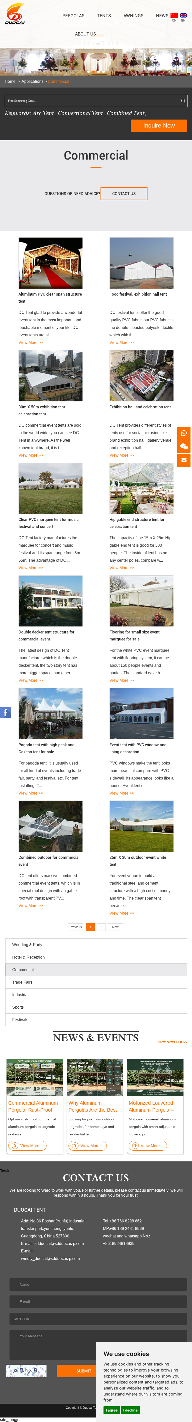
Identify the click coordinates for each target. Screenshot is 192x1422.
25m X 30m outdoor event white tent (138, 861)
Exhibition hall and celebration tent (140, 407)
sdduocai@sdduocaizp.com (59, 1243)
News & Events (96, 1039)
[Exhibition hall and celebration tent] (141, 375)
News (162, 15)
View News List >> (172, 1042)
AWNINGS (134, 15)
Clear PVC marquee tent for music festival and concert (48, 523)
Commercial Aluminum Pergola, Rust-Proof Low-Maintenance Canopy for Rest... (33, 1106)
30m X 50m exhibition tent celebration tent (41, 410)
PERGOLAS (73, 15)
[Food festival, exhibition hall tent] (141, 263)
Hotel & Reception (28, 957)
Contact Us (124, 193)
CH (174, 20)
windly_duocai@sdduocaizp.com (50, 1258)
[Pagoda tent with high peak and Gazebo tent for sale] (50, 713)
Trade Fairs (22, 982)
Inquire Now (159, 125)
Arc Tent (43, 113)
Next (115, 927)
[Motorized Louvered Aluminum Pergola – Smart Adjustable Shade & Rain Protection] (155, 1077)
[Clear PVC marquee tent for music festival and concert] (50, 488)
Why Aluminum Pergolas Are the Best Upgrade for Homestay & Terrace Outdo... (93, 1106)
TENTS (104, 15)
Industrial (20, 995)
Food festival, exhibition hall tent (138, 294)
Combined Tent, (126, 113)
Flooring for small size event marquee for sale (135, 635)
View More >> (30, 342)
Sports (18, 1007)
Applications (33, 81)
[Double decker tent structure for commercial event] (50, 601)
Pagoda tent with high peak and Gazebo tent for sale (46, 748)
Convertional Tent (81, 113)
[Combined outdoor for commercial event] (50, 826)
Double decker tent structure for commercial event (46, 635)
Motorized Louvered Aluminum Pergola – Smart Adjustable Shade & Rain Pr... (151, 1106)
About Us (85, 34)
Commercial (58, 81)
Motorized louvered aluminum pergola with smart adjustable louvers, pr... (152, 1126)
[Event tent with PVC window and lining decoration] (141, 713)
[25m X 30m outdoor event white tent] (141, 826)
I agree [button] (112, 1410)
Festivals (20, 1020)
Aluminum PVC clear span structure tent (50, 298)
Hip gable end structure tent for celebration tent (137, 523)
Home (10, 81)
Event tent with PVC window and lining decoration (138, 748)
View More (29, 1146)
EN (183, 20)
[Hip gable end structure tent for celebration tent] (141, 488)
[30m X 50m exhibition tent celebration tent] (50, 375)
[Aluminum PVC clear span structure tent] (50, 263)
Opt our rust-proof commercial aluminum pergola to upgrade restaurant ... (32, 1126)
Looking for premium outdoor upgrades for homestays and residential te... (91, 1126)
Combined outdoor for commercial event (49, 861)
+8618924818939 (118, 1243)
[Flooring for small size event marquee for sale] (141, 601)
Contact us (96, 1179)
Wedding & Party (27, 945)
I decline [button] (130, 1410)
